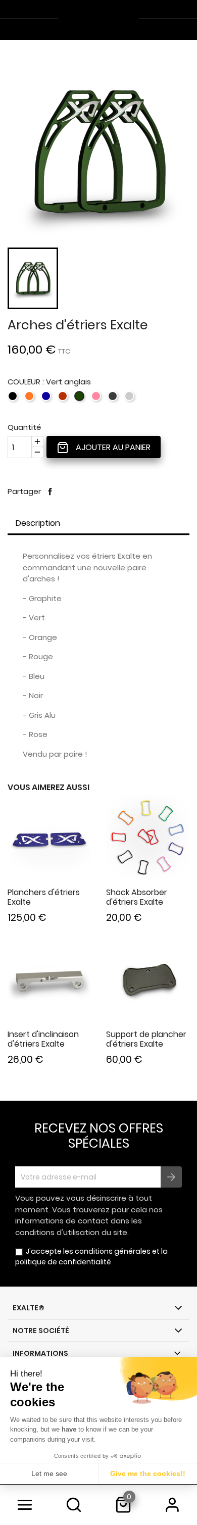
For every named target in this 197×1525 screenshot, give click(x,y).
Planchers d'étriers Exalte (44, 897)
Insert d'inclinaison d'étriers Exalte (43, 1039)
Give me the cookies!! (147, 1473)
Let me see (49, 1473)
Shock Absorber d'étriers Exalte (136, 897)
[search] (74, 1505)
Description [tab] (38, 523)
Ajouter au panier (112, 447)
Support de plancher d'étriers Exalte (146, 1039)
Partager (50, 491)
